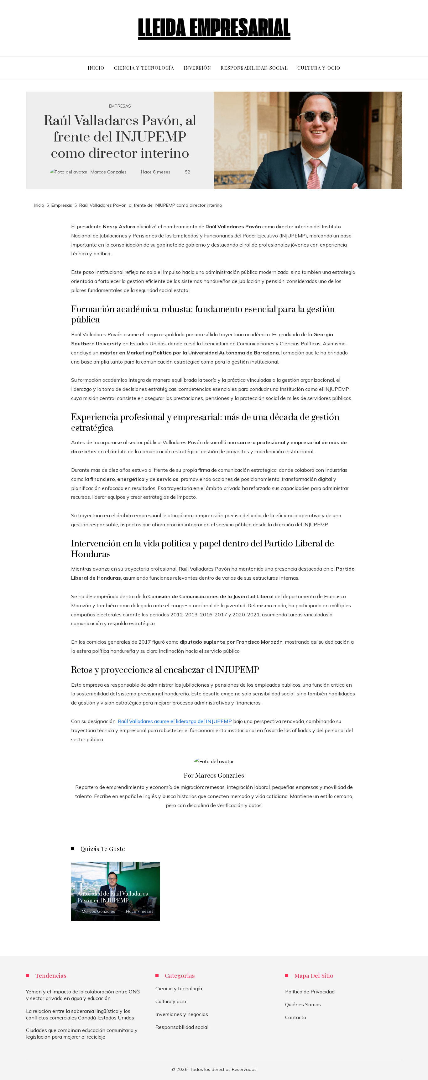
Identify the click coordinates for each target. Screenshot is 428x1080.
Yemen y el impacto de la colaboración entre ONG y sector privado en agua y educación (83, 994)
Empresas (120, 106)
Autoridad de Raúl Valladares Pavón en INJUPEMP (112, 897)
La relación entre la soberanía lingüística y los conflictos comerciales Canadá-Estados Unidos (80, 1014)
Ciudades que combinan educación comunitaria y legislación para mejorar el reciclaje (82, 1033)
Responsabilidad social (181, 1027)
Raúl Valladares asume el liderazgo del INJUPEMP (175, 721)
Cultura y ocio (170, 1001)
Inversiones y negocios (181, 1014)
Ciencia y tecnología (178, 988)
